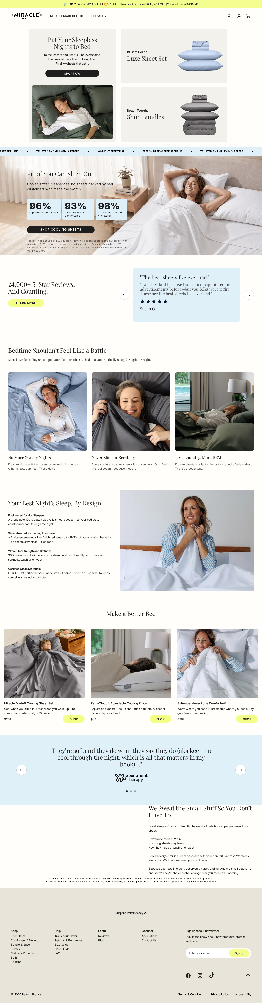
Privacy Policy (219, 994)
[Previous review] (124, 295)
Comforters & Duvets (24, 940)
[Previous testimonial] (21, 770)
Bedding (16, 961)
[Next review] (249, 295)
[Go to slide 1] (127, 791)
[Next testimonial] (240, 770)
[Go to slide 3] (135, 791)
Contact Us (149, 940)
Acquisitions (149, 936)
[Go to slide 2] (131, 791)
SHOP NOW (72, 73)
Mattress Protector (23, 953)
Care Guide (62, 949)
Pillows (15, 949)
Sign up (239, 953)
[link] (61, 229)
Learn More (26, 303)
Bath (14, 957)
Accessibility (243, 994)
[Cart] (248, 16)
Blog (101, 940)
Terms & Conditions (191, 994)
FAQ (57, 953)
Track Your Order (66, 936)
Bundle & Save (20, 944)
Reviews (103, 936)
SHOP (74, 719)
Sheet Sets (18, 936)
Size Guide (62, 944)
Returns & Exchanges (68, 940)
